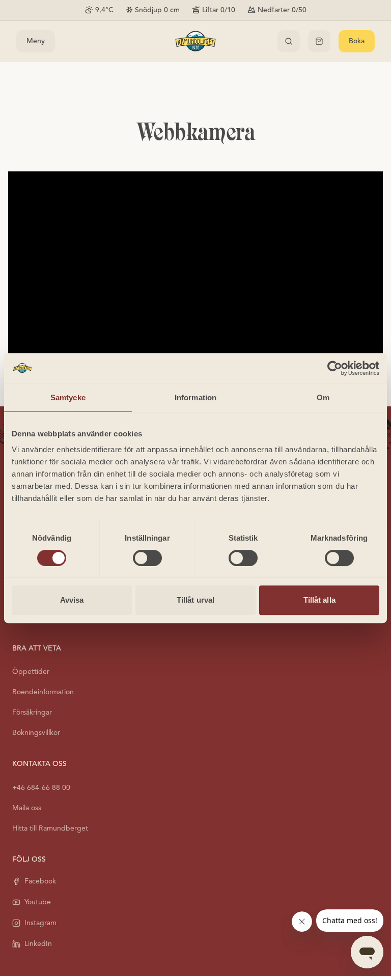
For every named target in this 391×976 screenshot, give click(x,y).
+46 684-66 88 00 (41, 787)
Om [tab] (323, 397)
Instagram (40, 923)
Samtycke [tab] (68, 397)
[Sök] (288, 41)
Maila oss (26, 808)
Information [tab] (195, 397)
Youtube (37, 902)
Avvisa (72, 600)
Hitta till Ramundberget (50, 828)
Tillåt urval (195, 600)
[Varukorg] (319, 41)
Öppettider (30, 671)
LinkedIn (38, 943)
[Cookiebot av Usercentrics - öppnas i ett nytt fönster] (334, 368)
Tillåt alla (319, 600)
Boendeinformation (43, 692)
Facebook (40, 881)
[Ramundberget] (195, 41)
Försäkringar (32, 712)
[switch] (147, 558)
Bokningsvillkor (36, 732)
